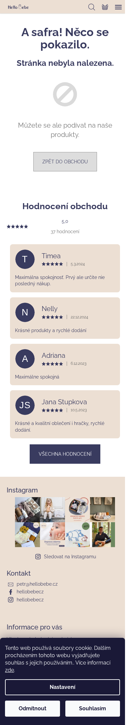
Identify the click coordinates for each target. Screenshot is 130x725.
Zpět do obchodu (65, 161)
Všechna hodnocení (65, 454)
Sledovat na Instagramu (70, 556)
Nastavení (62, 687)
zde (9, 670)
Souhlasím (92, 708)
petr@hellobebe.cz (37, 584)
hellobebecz (30, 591)
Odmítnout (32, 708)
